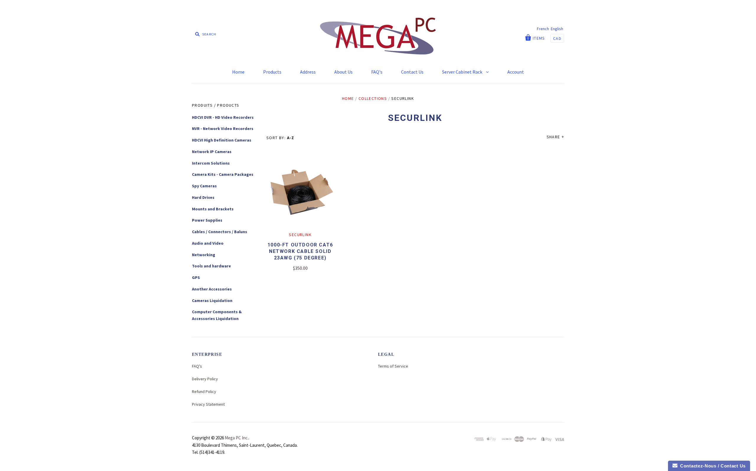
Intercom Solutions (211, 163)
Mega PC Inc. (236, 438)
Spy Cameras (204, 186)
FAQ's (376, 72)
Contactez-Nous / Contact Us (711, 465)
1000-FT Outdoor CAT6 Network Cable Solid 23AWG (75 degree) (300, 251)
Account (515, 72)
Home (238, 72)
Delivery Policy (205, 378)
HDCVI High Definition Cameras (221, 140)
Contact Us (412, 72)
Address (308, 72)
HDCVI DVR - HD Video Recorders (223, 117)
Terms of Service (393, 366)
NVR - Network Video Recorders (222, 128)
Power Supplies (207, 220)
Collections (373, 98)
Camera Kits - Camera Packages (222, 174)
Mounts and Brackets (213, 209)
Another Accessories (212, 289)
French (543, 28)
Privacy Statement (208, 404)
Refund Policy (204, 391)
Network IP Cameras (212, 151)
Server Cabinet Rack (462, 72)
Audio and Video (208, 243)
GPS (196, 277)
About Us (343, 72)
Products (272, 72)
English (557, 28)
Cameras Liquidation (212, 300)
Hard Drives (203, 197)
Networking (203, 254)
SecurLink (300, 234)
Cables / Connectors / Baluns (219, 231)
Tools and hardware (211, 266)
